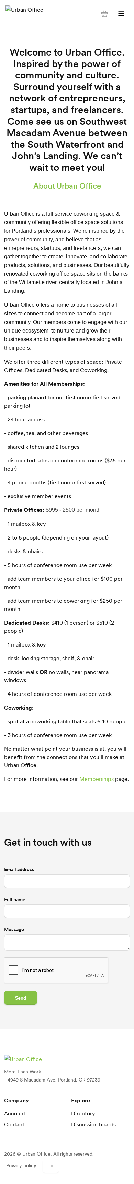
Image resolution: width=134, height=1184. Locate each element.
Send (20, 998)
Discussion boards (93, 1124)
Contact (14, 1124)
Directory (83, 1113)
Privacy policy (21, 1165)
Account (14, 1113)
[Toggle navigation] (121, 14)
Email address (19, 869)
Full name (14, 899)
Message (14, 929)
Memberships (96, 778)
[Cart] (104, 14)
